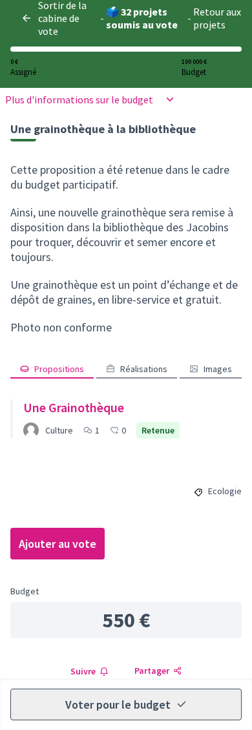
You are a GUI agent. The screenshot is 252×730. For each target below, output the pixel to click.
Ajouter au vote (57, 543)
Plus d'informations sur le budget (79, 99)
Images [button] (218, 369)
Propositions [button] (59, 369)
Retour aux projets (217, 18)
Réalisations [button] (143, 369)
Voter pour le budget (118, 704)
